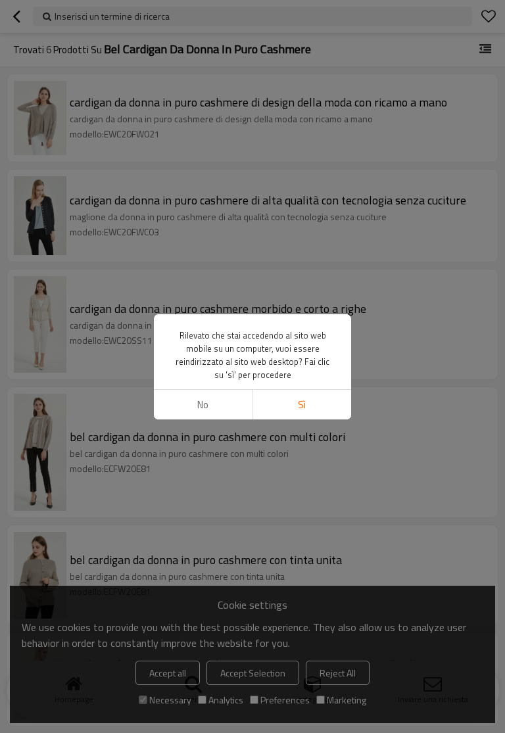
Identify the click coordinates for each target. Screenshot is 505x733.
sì (302, 404)
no (202, 404)
